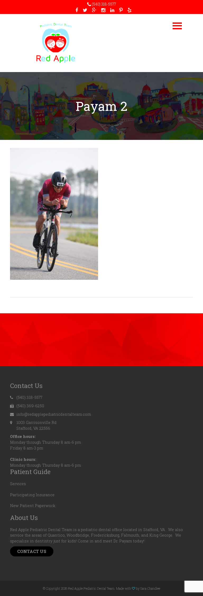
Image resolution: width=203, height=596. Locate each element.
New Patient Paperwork (32, 505)
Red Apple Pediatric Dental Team (56, 43)
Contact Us (31, 551)
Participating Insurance (32, 494)
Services (18, 483)
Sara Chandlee (150, 588)
